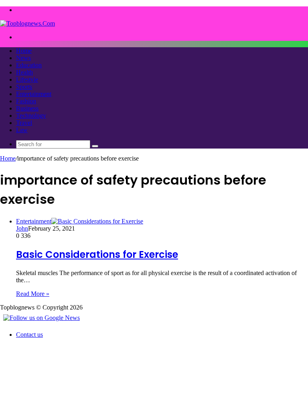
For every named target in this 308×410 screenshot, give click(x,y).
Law (22, 130)
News (23, 57)
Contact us (29, 334)
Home (24, 50)
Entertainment (33, 93)
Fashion (26, 101)
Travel (24, 122)
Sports (24, 86)
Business (27, 108)
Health (24, 72)
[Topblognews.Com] (27, 23)
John (22, 228)
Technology (31, 115)
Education (29, 65)
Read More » (32, 293)
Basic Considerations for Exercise (97, 254)
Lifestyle (27, 79)
